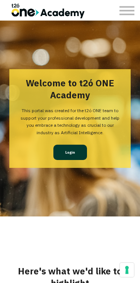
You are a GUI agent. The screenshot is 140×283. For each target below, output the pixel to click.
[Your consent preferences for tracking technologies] (127, 270)
